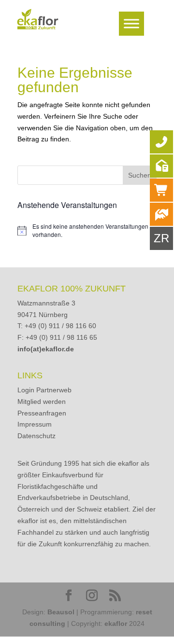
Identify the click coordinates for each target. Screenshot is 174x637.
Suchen (139, 175)
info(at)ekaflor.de (45, 349)
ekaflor (115, 623)
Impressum (34, 424)
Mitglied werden (41, 401)
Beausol (60, 612)
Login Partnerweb (44, 390)
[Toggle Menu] (131, 23)
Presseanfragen (41, 413)
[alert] (87, 230)
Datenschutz (36, 436)
